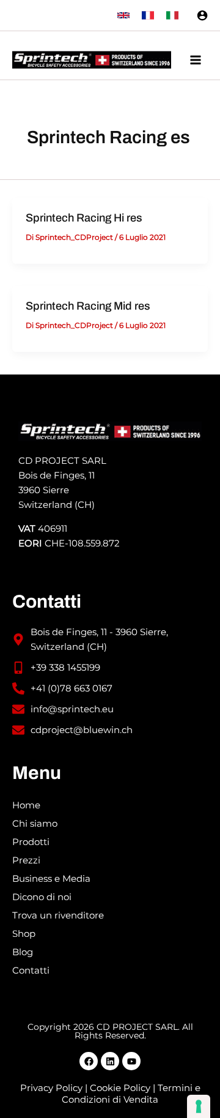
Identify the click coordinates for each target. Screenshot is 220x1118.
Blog (22, 952)
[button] (123, 15)
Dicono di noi (42, 897)
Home (26, 805)
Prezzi (26, 860)
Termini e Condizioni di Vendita (131, 1094)
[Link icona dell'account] (202, 15)
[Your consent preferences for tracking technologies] (198, 1106)
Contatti (31, 970)
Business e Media (51, 878)
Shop (23, 933)
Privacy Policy (51, 1088)
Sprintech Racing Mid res (88, 306)
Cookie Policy (120, 1088)
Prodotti (31, 842)
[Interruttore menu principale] (195, 60)
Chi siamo (34, 823)
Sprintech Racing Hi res (84, 218)
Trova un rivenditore (58, 915)
